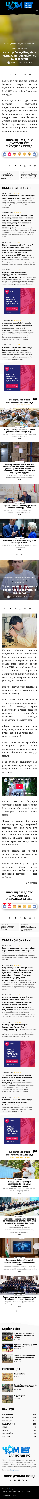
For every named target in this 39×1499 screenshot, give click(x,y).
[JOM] (9, 62)
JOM (13, 62)
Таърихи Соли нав (21, 1374)
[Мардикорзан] (7, 1399)
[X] (15, 74)
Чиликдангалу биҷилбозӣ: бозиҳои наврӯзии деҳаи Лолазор (24, 1357)
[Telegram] (19, 1480)
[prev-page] (17, 554)
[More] (30, 74)
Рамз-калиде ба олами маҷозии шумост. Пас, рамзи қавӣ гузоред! (29, 175)
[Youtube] (27, 1480)
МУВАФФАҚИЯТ (7, 269)
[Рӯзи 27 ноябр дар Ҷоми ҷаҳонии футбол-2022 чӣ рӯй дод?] (7, 1337)
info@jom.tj (14, 1470)
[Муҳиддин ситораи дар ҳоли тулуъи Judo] (7, 1348)
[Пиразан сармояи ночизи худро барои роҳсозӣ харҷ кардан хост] (19, 493)
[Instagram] (14, 1480)
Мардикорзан (19, 1396)
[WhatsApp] (20, 74)
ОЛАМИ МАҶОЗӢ (7, 212)
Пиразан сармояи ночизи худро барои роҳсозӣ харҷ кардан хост (17, 350)
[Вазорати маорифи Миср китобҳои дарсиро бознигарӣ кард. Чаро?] (19, 417)
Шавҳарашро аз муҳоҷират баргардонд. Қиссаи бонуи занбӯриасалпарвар (14, 274)
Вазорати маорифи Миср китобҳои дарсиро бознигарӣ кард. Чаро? (19, 430)
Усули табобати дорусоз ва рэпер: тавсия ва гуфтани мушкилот (7, 176)
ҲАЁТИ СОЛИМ (22, 48)
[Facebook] (11, 74)
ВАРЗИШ (6, 43)
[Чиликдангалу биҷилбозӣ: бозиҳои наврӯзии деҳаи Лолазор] (7, 1358)
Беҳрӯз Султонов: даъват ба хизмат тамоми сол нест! (25, 1386)
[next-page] (22, 554)
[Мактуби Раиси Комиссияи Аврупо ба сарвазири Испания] (19, 528)
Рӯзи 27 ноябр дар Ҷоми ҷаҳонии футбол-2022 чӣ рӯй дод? (24, 1335)
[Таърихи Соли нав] (7, 1377)
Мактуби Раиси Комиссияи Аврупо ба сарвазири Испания (19, 541)
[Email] (25, 74)
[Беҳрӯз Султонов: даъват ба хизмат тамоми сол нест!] (7, 1388)
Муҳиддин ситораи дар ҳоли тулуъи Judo (25, 1345)
